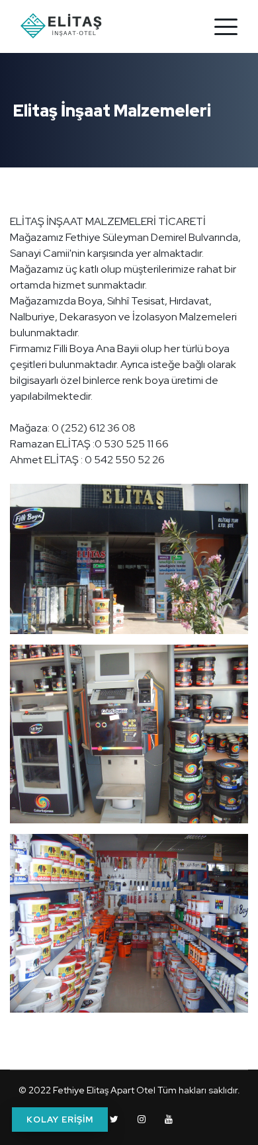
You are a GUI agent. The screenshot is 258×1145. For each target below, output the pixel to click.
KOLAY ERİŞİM (59, 1119)
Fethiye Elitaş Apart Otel (104, 1090)
